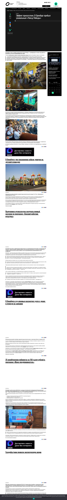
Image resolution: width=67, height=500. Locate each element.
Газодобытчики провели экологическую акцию (23, 452)
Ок (33, 498)
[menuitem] (7, 8)
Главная (8, 10)
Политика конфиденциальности (46, 497)
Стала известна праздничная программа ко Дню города (52, 75)
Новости (11, 10)
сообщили (13, 204)
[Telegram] (10, 26)
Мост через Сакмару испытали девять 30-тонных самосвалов (54, 78)
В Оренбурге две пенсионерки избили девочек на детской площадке (24, 160)
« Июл (49, 82)
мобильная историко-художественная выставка (18, 55)
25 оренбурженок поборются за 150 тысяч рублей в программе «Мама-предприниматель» (25, 360)
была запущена (28, 281)
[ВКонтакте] (10, 22)
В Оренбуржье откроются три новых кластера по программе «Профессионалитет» (54, 72)
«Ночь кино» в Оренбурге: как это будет (53, 55)
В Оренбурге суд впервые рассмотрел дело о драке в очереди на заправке (25, 302)
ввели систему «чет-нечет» (38, 348)
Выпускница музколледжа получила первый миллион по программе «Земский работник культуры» (22, 214)
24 (49, 92)
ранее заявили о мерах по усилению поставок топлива (22, 350)
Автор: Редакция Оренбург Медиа (10, 33)
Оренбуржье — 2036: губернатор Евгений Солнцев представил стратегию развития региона (53, 68)
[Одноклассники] (10, 24)
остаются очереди (18, 352)
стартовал (23, 390)
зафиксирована (17, 248)
